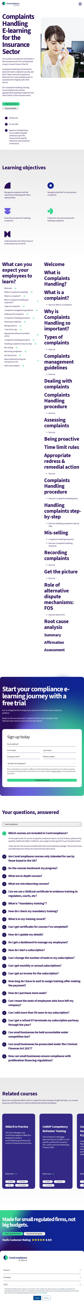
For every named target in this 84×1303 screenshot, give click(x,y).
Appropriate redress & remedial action (16, 334)
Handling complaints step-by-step (18, 344)
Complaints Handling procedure (17, 318)
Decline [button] (46, 1298)
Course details (10, 108)
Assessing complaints (12, 322)
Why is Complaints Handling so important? (16, 301)
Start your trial (11, 104)
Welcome (8, 288)
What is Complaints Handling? (16, 292)
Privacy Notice (42, 1293)
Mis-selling (8, 347)
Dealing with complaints (14, 314)
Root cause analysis (12, 365)
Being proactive (10, 325)
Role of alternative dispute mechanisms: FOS (15, 360)
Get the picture (10, 355)
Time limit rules (10, 329)
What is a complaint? (12, 296)
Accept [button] (37, 1298)
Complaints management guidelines (18, 310)
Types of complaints (12, 306)
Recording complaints (13, 351)
